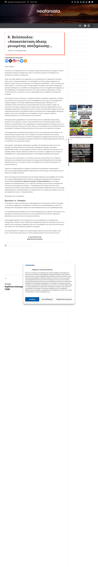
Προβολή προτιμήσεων (64, 299)
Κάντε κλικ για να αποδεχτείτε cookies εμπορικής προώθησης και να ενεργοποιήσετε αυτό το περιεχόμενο (81, 153)
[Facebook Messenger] (21, 61)
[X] (10, 61)
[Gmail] (18, 61)
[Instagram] (14, 61)
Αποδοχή (32, 299)
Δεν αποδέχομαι (47, 299)
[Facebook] (6, 61)
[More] (25, 61)
